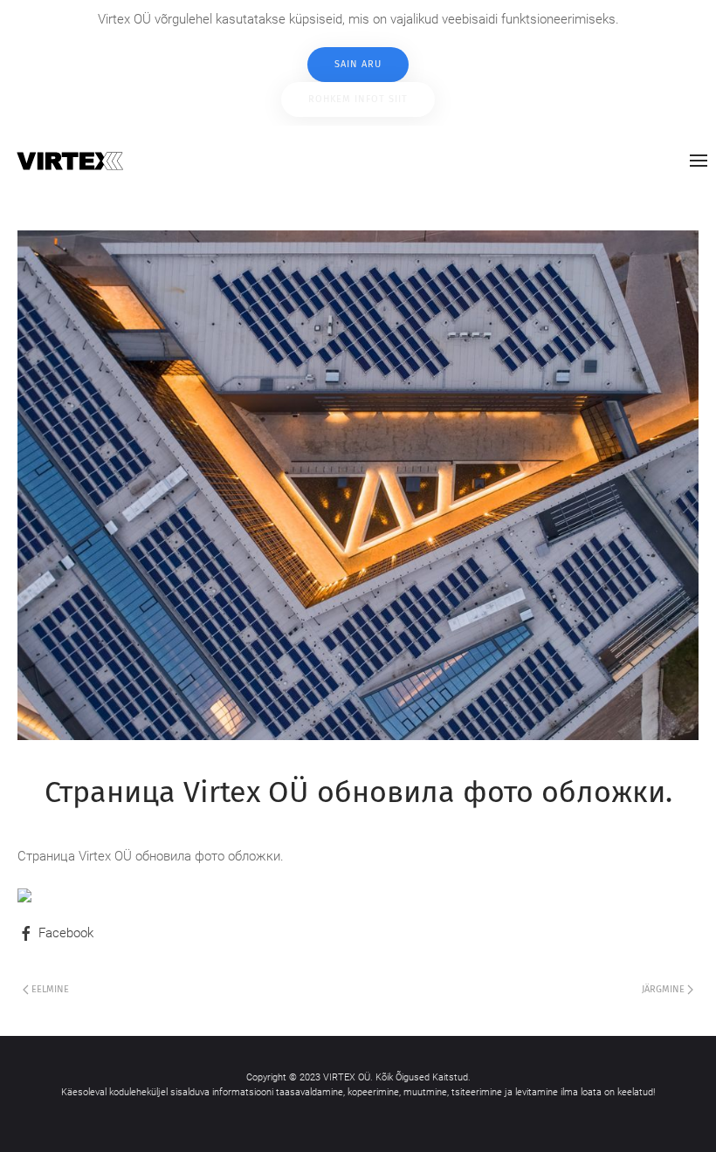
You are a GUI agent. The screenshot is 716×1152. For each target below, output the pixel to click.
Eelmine (49, 989)
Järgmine (664, 989)
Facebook (64, 933)
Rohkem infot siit (358, 99)
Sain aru (358, 64)
